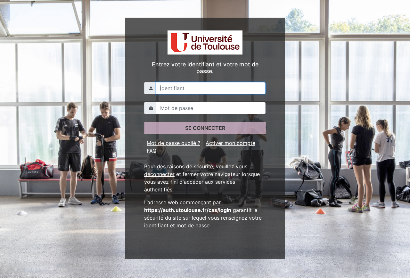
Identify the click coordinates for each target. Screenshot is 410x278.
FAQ (151, 150)
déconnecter (159, 174)
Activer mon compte (230, 143)
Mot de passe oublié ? (173, 143)
